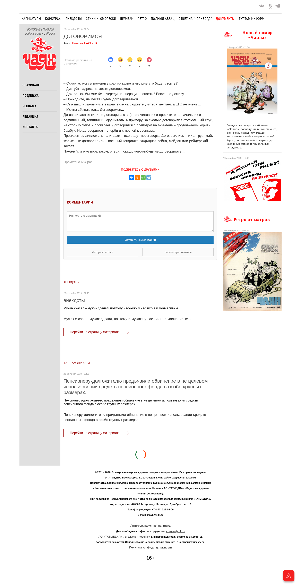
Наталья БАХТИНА (80, 43)
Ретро (142, 19)
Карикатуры (31, 19)
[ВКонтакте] (131, 177)
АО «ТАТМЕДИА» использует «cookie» (124, 536)
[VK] (261, 6)
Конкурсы (53, 19)
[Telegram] (278, 6)
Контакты (30, 127)
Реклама (29, 106)
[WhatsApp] (143, 177)
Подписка (31, 96)
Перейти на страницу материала (95, 332)
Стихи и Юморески (101, 19)
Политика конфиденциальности (150, 547)
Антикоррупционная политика (150, 525)
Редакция (30, 117)
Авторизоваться (102, 252)
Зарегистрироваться (178, 252)
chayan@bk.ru (175, 531)
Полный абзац (162, 19)
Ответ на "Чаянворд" (195, 19)
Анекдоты (74, 19)
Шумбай (126, 19)
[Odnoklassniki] (270, 6)
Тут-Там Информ (76, 362)
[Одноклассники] (137, 177)
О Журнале (31, 85)
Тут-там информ (251, 19)
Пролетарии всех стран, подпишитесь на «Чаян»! (40, 31)
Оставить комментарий (140, 239)
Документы (225, 19)
